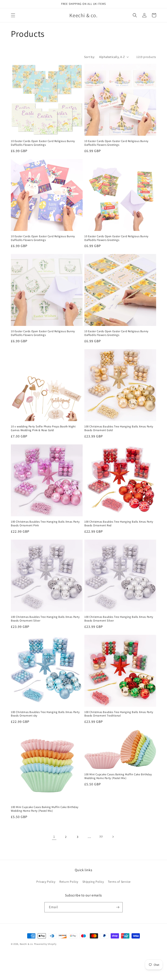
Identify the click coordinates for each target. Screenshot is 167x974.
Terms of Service (119, 882)
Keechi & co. (26, 943)
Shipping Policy (93, 882)
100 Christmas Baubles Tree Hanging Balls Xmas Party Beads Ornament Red (118, 523)
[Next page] (113, 837)
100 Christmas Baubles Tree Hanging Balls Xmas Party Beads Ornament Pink (45, 523)
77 (101, 837)
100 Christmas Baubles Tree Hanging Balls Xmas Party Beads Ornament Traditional (118, 714)
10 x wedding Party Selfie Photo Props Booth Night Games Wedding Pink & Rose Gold (43, 428)
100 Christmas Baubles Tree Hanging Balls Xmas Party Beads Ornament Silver (45, 618)
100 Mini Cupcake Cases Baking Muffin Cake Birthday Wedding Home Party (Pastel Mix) (44, 809)
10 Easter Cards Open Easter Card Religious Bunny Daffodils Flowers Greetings (43, 143)
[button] (13, 15)
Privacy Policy (45, 882)
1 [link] (54, 836)
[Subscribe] (117, 907)
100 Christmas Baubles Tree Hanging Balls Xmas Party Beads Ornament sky (45, 714)
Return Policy (68, 882)
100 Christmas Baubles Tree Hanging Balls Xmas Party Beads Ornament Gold (118, 428)
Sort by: (89, 57)
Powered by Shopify (45, 943)
